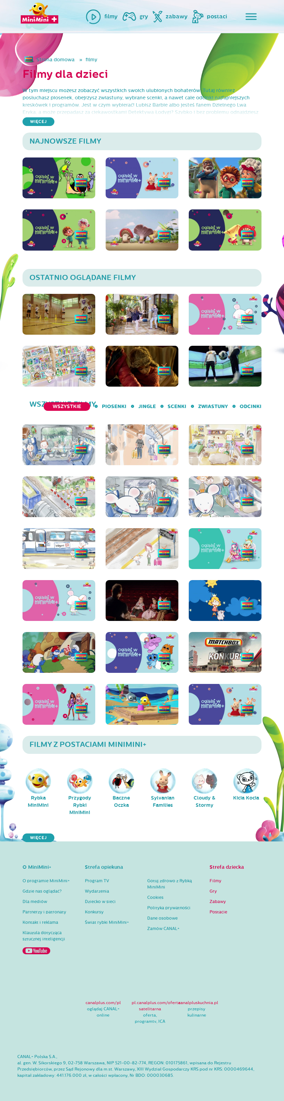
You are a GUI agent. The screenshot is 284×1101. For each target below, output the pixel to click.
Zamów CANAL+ (163, 929)
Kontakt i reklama (40, 922)
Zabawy (218, 902)
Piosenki (114, 406)
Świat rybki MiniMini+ (107, 922)
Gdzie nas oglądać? (42, 891)
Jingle (147, 406)
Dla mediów (35, 902)
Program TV (97, 881)
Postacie (218, 912)
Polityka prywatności (168, 908)
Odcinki (250, 406)
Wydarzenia (97, 891)
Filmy (215, 881)
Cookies (155, 897)
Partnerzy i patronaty (44, 912)
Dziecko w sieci (100, 902)
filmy (91, 60)
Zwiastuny (213, 406)
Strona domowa (55, 60)
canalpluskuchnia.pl (198, 1002)
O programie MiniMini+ (46, 881)
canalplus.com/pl (103, 1002)
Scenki (177, 406)
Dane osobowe (162, 918)
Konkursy (94, 912)
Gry (213, 891)
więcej (38, 121)
